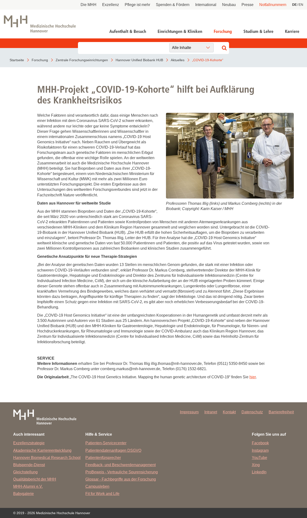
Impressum (189, 412)
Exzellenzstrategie (29, 443)
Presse (248, 5)
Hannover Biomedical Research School (47, 458)
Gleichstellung (25, 472)
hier (252, 377)
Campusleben (97, 486)
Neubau (229, 5)
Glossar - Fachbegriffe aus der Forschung (120, 479)
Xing (256, 465)
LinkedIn (259, 472)
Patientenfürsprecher (103, 458)
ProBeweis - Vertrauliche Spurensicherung (121, 472)
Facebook (260, 443)
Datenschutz (252, 412)
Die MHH (88, 5)
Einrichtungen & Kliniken (180, 31)
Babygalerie (23, 494)
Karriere (292, 31)
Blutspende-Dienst (29, 465)
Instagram (260, 450)
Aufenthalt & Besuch (127, 31)
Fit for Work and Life (102, 494)
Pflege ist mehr (137, 5)
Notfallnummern (272, 5)
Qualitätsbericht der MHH (34, 479)
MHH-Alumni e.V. (28, 486)
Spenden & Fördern (172, 5)
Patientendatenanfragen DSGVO (113, 450)
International (205, 5)
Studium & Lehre (258, 31)
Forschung (223, 31)
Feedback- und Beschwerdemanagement (120, 465)
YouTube (259, 458)
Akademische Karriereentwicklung (42, 450)
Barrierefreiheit (281, 412)
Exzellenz (110, 5)
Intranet (210, 412)
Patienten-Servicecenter (105, 443)
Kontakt (229, 412)
